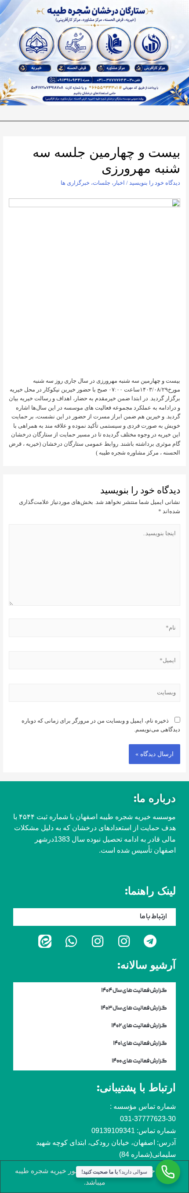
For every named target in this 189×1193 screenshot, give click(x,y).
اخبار (119, 183)
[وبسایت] (95, 695)
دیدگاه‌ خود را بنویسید (154, 183)
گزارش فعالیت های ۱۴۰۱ (140, 1044)
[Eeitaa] (44, 941)
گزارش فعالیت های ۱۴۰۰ (139, 1061)
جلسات (101, 183)
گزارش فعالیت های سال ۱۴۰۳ (134, 1008)
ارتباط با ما (153, 917)
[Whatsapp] (71, 941)
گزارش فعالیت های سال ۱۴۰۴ (134, 991)
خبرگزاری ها (75, 183)
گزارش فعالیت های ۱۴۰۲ (139, 1026)
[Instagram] (124, 941)
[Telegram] (150, 941)
